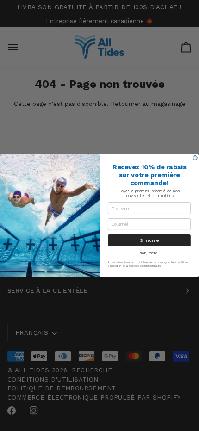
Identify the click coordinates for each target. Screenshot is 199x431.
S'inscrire (149, 240)
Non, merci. (149, 253)
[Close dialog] (195, 158)
